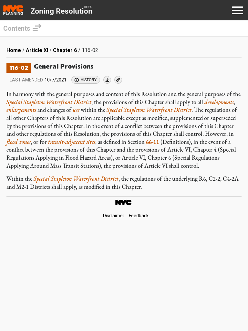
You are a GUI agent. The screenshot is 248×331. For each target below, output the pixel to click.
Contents (16, 28)
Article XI (37, 50)
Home (13, 50)
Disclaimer (113, 215)
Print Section (107, 80)
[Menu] (237, 11)
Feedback (139, 215)
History (89, 80)
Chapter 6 (65, 50)
